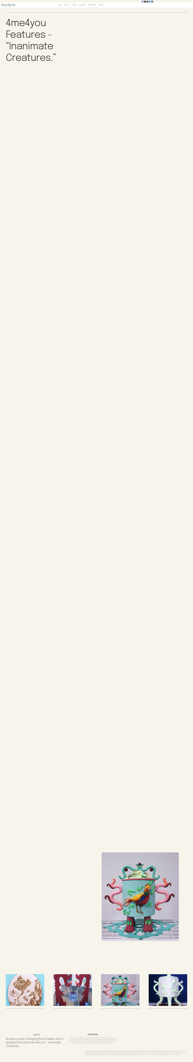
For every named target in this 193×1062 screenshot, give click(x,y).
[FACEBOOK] (143, 1)
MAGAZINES (82, 5)
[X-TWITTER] (145, 1)
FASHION (73, 5)
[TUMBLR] (152, 1)
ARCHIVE (100, 5)
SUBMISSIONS (92, 5)
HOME (60, 5)
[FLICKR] (150, 1)
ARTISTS (66, 5)
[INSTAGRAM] (147, 1)
